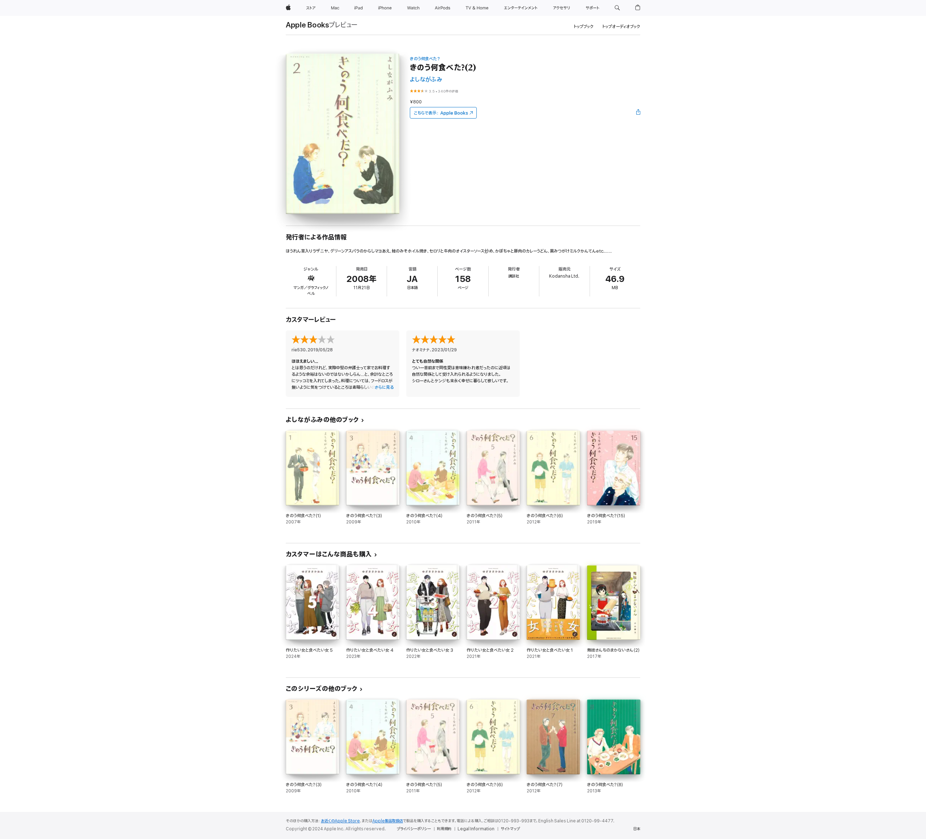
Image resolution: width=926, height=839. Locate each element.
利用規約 (444, 828)
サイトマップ (510, 828)
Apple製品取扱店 (387, 820)
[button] (617, 8)
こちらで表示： (441, 113)
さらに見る (384, 387)
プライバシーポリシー (414, 828)
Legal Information (476, 828)
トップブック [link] (584, 26)
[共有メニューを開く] (638, 113)
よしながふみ (426, 80)
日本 (636, 828)
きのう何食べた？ (425, 58)
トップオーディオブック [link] (621, 26)
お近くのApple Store (340, 820)
